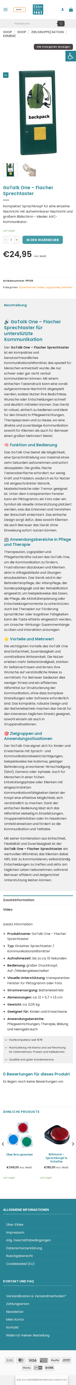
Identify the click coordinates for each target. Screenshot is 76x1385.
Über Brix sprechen (19, 1155)
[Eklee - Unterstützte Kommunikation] (38, 9)
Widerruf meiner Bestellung (27, 1335)
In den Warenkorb (43, 240)
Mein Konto (15, 1319)
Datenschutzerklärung (24, 1248)
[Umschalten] (6, 1040)
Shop (7, 32)
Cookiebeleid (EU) (20, 1263)
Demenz (9, 36)
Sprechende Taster (32, 287)
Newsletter (15, 1311)
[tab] (38, 900)
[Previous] (9, 112)
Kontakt (12, 1327)
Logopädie (53, 287)
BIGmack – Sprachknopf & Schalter (56, 1158)
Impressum (15, 1232)
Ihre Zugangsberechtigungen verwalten (42, 1379)
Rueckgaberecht (19, 1256)
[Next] (66, 112)
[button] (70, 56)
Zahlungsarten (17, 1303)
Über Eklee (14, 1224)
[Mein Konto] (62, 9)
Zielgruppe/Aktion (47, 32)
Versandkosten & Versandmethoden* (36, 1296)
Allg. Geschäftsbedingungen (28, 1240)
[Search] (61, 23)
